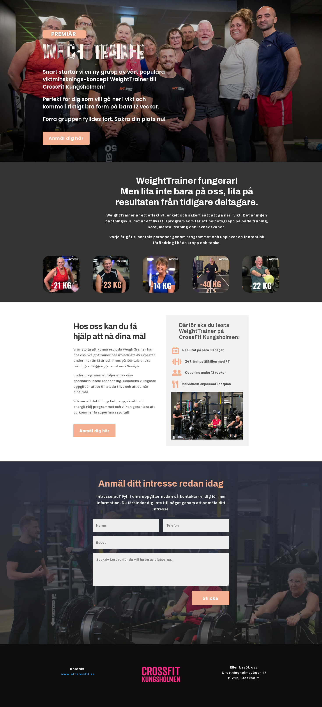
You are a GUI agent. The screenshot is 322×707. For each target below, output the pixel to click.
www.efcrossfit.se (78, 674)
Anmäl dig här (66, 138)
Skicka (210, 598)
